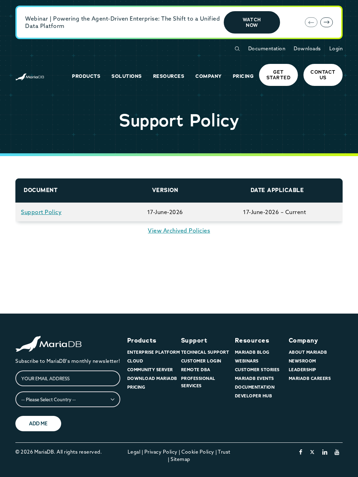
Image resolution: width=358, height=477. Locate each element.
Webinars (247, 361)
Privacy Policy (161, 452)
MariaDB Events (254, 378)
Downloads (307, 48)
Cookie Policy (197, 452)
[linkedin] (325, 451)
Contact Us (323, 75)
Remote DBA (195, 369)
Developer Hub (253, 395)
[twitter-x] (312, 451)
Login (336, 48)
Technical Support (205, 352)
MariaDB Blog (252, 352)
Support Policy (41, 211)
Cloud (135, 361)
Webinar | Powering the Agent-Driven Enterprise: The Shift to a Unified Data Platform (122, 22)
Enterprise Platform (153, 352)
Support (194, 340)
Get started (278, 75)
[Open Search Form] (237, 49)
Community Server (150, 369)
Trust (224, 452)
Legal (134, 452)
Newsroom (302, 361)
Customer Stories (257, 369)
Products (142, 340)
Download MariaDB (152, 378)
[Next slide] (326, 22)
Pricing (136, 387)
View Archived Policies (179, 230)
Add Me (38, 423)
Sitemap (180, 459)
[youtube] (337, 451)
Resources (252, 340)
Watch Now (252, 22)
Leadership (302, 369)
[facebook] (300, 451)
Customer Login (201, 361)
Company (303, 340)
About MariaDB (308, 352)
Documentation (267, 48)
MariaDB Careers (310, 378)
